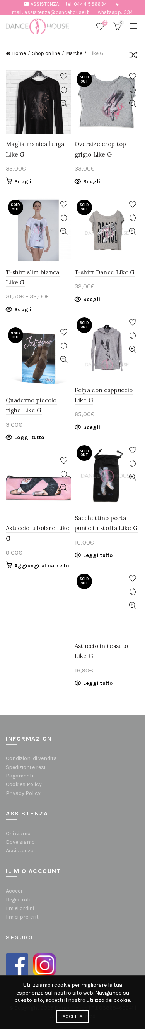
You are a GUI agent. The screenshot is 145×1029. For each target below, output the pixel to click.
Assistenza (20, 850)
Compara (64, 90)
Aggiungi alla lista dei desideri (64, 76)
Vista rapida (64, 103)
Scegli (23, 181)
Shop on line (46, 53)
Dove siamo (20, 842)
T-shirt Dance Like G (105, 272)
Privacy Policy (23, 793)
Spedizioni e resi (25, 767)
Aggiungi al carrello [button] (41, 565)
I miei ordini (20, 908)
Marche (74, 53)
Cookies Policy (24, 784)
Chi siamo (18, 833)
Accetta (72, 1016)
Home (19, 53)
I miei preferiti (23, 917)
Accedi (14, 891)
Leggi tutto (29, 437)
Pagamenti (19, 775)
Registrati (18, 899)
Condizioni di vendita (31, 758)
